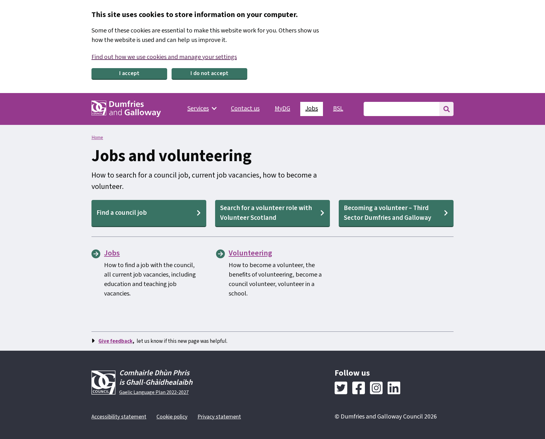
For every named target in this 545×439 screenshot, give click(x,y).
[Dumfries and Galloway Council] (126, 109)
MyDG (282, 108)
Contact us (245, 108)
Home (97, 137)
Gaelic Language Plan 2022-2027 (154, 392)
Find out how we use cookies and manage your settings (164, 57)
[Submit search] (446, 109)
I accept (129, 73)
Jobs (311, 108)
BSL (338, 108)
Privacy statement (219, 417)
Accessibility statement (118, 417)
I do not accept (209, 73)
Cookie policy (171, 417)
